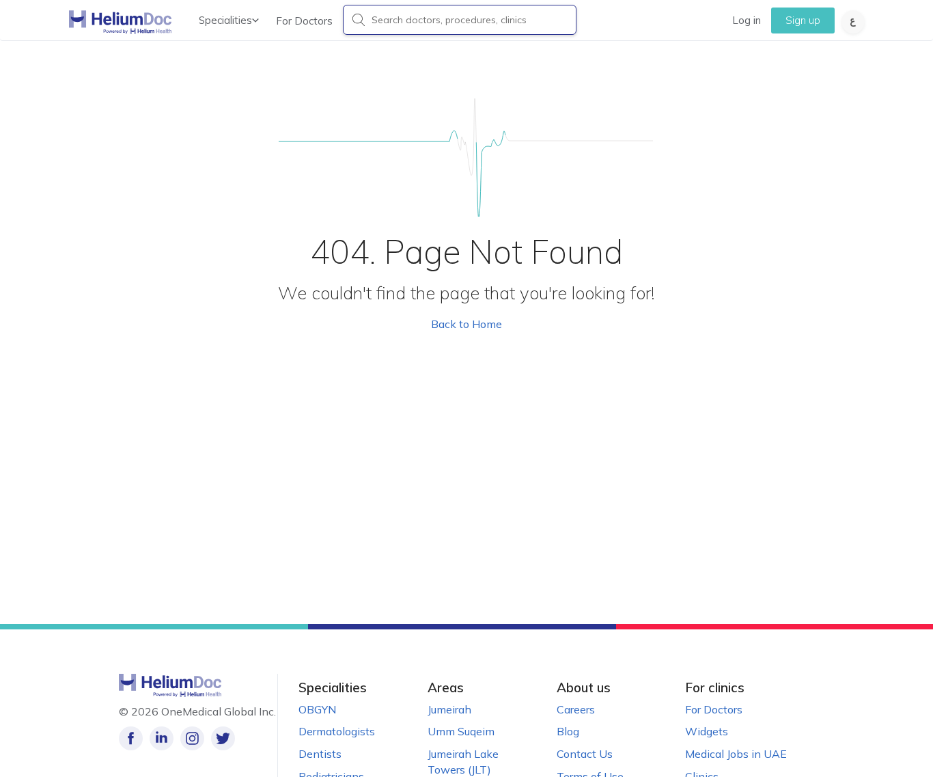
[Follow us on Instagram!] (192, 738)
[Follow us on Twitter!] (223, 738)
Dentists (320, 754)
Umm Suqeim (461, 731)
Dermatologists (336, 731)
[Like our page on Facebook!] (131, 738)
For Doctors (304, 20)
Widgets (706, 731)
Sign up (802, 20)
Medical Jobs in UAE (736, 754)
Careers (576, 709)
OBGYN (317, 709)
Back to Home (466, 324)
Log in (746, 20)
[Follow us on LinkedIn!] (161, 738)
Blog (568, 731)
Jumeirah (449, 709)
